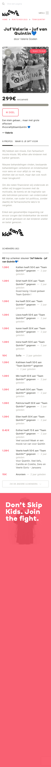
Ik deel (10, 112)
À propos (7, 141)
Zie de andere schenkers (24, 484)
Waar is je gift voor (26, 141)
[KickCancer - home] (11, 13)
